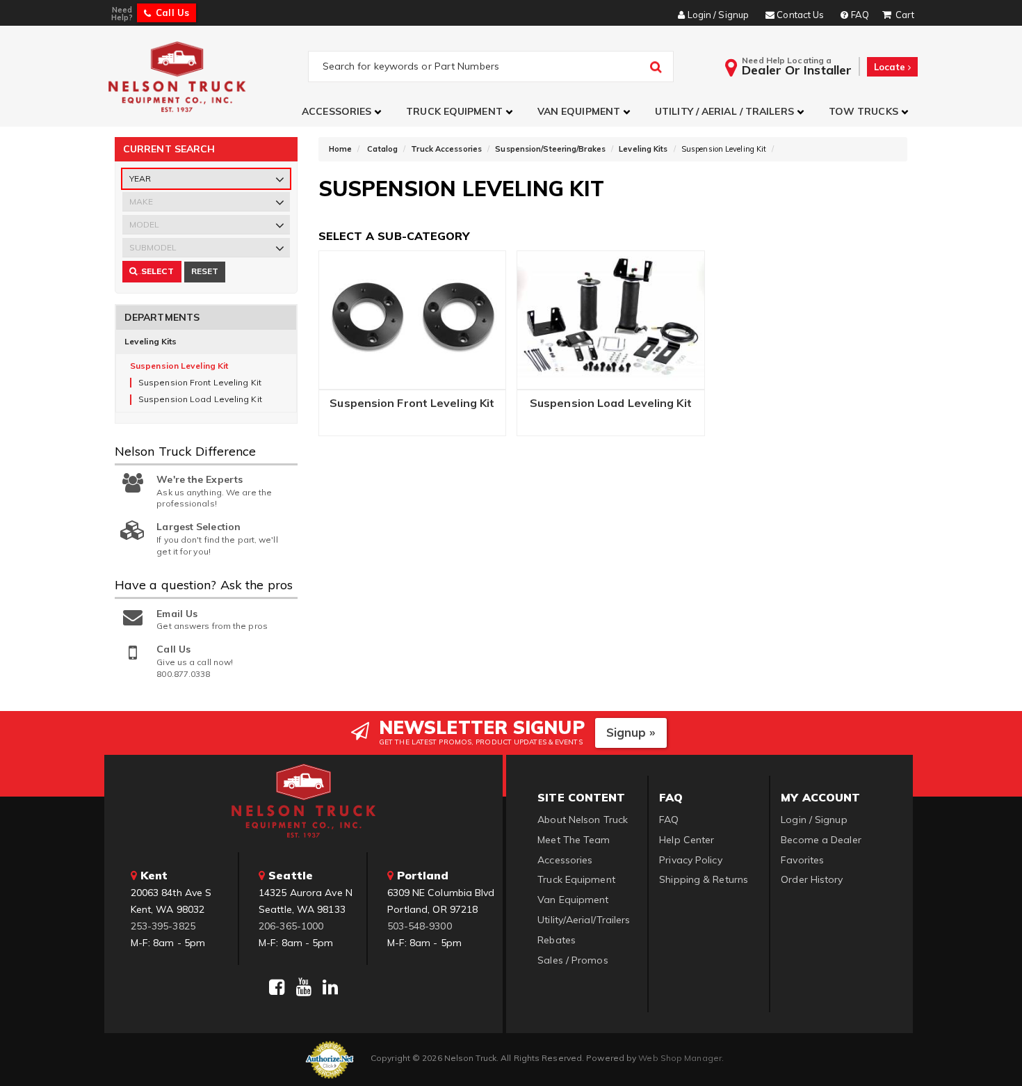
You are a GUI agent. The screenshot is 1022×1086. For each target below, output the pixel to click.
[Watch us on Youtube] (304, 987)
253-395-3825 (163, 926)
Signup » (631, 732)
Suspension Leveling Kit (179, 366)
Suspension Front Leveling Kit (412, 403)
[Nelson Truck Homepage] (206, 76)
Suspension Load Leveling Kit (611, 403)
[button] (343, 112)
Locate (891, 66)
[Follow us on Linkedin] (330, 987)
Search (139, 273)
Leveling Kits (150, 341)
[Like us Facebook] (277, 987)
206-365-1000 (291, 926)
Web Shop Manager (680, 1058)
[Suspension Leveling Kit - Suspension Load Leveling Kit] (610, 316)
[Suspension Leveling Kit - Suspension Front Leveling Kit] (412, 320)
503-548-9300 (419, 926)
